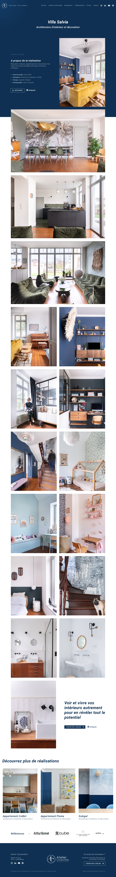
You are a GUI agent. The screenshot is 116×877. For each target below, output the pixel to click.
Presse (89, 5)
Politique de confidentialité (38, 871)
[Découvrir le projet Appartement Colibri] (20, 790)
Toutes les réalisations (103, 762)
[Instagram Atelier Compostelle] (101, 5)
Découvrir (19, 90)
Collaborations (79, 5)
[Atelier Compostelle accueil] (58, 859)
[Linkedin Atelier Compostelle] (105, 5)
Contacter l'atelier (73, 727)
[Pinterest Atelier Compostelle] (113, 5)
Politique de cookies (51, 871)
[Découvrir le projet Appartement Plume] (58, 790)
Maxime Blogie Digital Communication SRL (94, 871)
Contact (96, 5)
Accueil (43, 5)
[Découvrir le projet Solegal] (96, 790)
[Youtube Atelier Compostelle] (109, 5)
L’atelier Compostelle (55, 5)
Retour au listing (17, 54)
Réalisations (68, 5)
